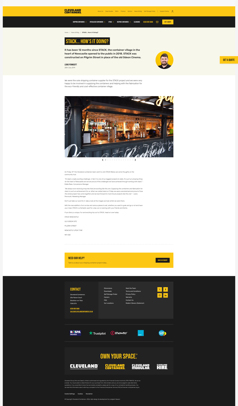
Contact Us (130, 300)
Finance (123, 11)
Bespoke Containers (123, 22)
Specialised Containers (96, 22)
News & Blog (138, 11)
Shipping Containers (79, 22)
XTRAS (110, 22)
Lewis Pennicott (71, 64)
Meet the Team (131, 288)
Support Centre (164, 11)
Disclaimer (89, 394)
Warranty (129, 297)
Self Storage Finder (149, 11)
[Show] (86, 22)
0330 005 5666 (74, 309)
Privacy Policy (130, 294)
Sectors (130, 11)
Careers (106, 297)
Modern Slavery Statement (135, 303)
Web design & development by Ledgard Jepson (105, 399)
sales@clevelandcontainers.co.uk (81, 312)
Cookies (80, 394)
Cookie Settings (70, 394)
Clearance (137, 22)
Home (66, 32)
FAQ (105, 300)
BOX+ (117, 11)
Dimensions (108, 288)
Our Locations (109, 303)
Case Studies (109, 11)
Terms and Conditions (133, 291)
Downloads (108, 291)
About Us (100, 11)
